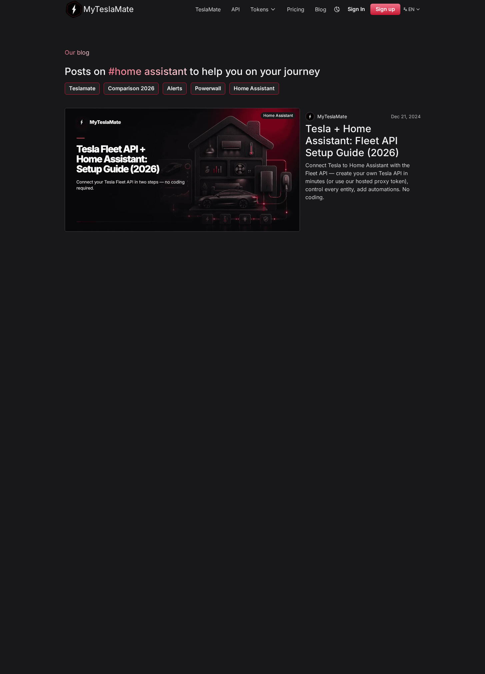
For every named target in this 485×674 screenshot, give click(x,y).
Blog (320, 9)
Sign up (385, 9)
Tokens (259, 9)
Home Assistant (254, 88)
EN (412, 10)
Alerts (174, 88)
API (235, 9)
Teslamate (82, 88)
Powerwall (208, 88)
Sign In (356, 9)
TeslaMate (208, 9)
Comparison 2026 (131, 88)
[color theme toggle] (337, 9)
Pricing (295, 9)
